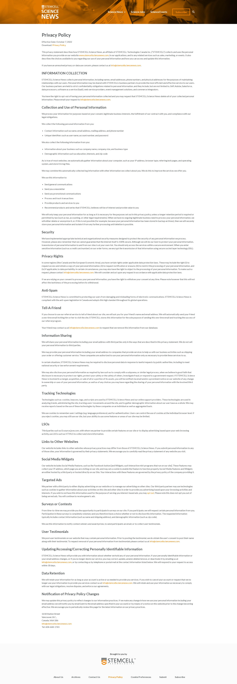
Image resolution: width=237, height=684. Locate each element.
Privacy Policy (59, 45)
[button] (193, 12)
